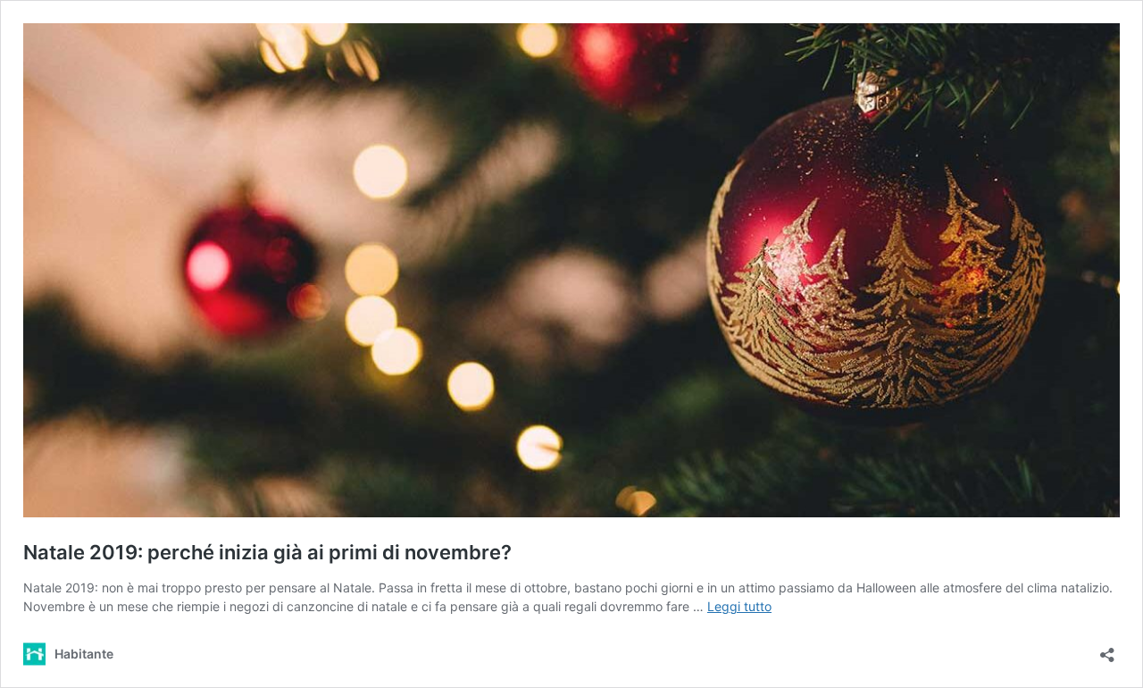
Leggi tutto (739, 606)
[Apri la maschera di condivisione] (1107, 649)
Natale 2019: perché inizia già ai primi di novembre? (267, 552)
